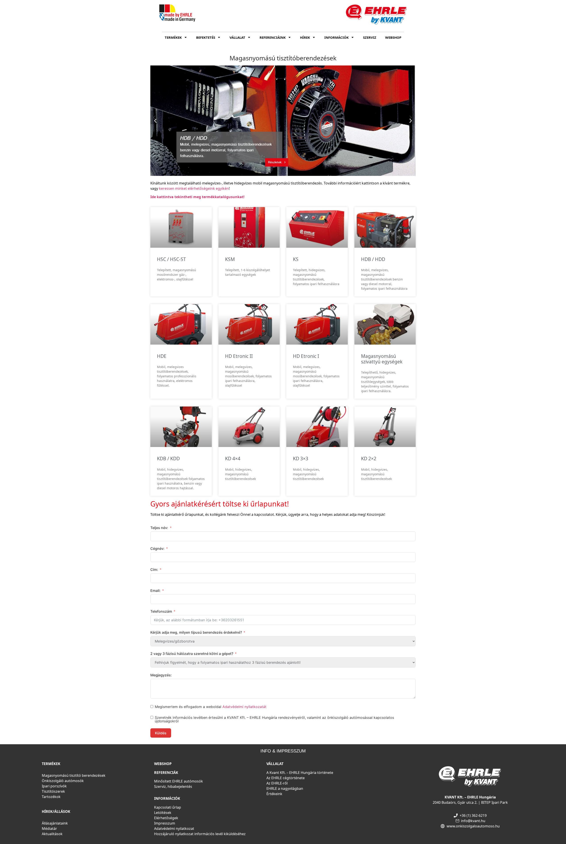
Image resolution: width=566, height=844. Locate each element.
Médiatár (49, 828)
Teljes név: (159, 528)
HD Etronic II (239, 356)
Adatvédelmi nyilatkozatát (244, 706)
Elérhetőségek (166, 817)
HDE (161, 356)
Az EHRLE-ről (277, 783)
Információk (336, 37)
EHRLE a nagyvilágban (284, 788)
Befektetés (205, 37)
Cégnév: (157, 548)
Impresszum (164, 823)
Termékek (173, 37)
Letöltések (162, 812)
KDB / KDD (168, 458)
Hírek (305, 37)
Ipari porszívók (54, 786)
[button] (155, 120)
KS (295, 259)
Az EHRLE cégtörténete (285, 777)
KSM (230, 259)
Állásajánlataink (55, 823)
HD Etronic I (306, 356)
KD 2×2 (368, 458)
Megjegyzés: (161, 675)
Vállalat (237, 37)
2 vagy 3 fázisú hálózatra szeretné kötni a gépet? (191, 654)
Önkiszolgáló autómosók (63, 780)
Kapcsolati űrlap (167, 807)
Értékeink (274, 793)
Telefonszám (161, 611)
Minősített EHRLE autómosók (178, 781)
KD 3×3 (300, 458)
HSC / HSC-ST (171, 259)
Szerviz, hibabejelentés (173, 786)
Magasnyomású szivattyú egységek (381, 359)
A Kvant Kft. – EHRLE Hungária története (299, 772)
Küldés (160, 733)
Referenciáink (273, 37)
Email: (155, 590)
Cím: (154, 569)
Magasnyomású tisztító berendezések (73, 775)
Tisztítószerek (53, 791)
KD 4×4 (232, 458)
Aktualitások (52, 833)
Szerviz (369, 37)
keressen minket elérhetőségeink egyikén (194, 188)
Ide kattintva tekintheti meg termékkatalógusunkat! (197, 196)
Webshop (393, 37)
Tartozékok (51, 796)
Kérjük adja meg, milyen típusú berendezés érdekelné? (196, 632)
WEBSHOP (163, 763)
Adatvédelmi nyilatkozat (174, 828)
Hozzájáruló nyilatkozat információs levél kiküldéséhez (200, 833)
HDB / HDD (373, 259)
